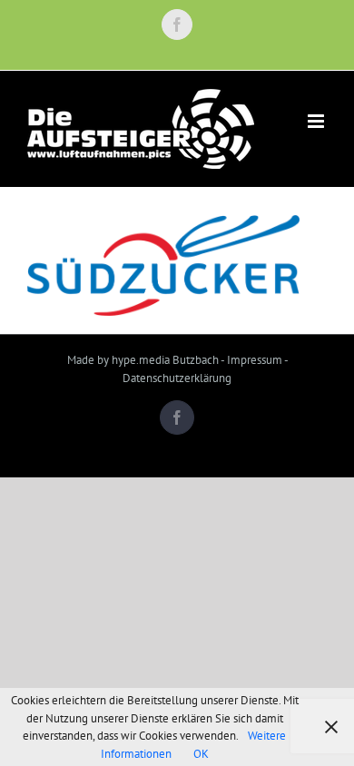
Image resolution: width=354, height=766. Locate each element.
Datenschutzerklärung (177, 378)
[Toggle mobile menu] (317, 121)
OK (201, 753)
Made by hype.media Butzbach (143, 360)
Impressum (254, 360)
